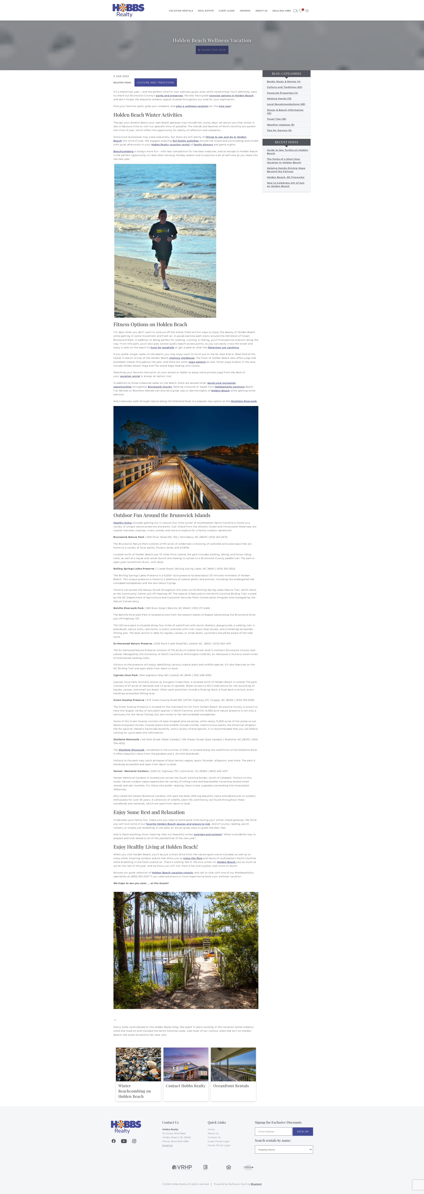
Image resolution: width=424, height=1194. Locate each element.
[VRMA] (248, 1167)
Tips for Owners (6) (279, 130)
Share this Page (213, 49)
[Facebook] (113, 1141)
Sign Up (303, 1131)
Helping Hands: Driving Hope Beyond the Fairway (286, 170)
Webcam (295, 10)
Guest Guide (227, 10)
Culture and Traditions (155, 82)
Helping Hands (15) (279, 98)
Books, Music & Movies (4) (284, 81)
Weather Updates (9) (280, 124)
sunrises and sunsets (208, 834)
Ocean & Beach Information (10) (285, 112)
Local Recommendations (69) (286, 104)
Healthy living (122, 522)
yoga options (197, 361)
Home (211, 1129)
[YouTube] (123, 1141)
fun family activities (186, 140)
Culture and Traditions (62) (284, 87)
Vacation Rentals (181, 10)
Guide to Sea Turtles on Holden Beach (287, 152)
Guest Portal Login (219, 1141)
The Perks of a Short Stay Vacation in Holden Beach (284, 161)
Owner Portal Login (219, 1145)
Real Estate (206, 10)
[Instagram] (134, 1141)
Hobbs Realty (160, 144)
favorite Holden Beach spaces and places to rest (178, 823)
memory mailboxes (182, 357)
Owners (245, 10)
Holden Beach (220, 390)
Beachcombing (123, 151)
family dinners (203, 144)
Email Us (167, 1145)
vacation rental (180, 144)
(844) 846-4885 (281, 10)
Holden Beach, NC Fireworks (285, 177)
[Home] (128, 10)
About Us (262, 10)
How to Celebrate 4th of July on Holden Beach (286, 184)
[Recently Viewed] (307, 10)
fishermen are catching (223, 347)
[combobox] (284, 1149)
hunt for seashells (162, 347)
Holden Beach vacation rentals (172, 872)
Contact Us (214, 1137)
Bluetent (256, 1184)
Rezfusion (234, 1184)
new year (225, 106)
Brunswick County (160, 386)
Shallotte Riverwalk (244, 401)
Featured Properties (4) (282, 92)
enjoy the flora (193, 858)
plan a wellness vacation (192, 106)
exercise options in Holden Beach (231, 95)
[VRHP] (182, 1167)
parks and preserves (169, 95)
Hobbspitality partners (230, 386)
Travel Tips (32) (276, 118)
